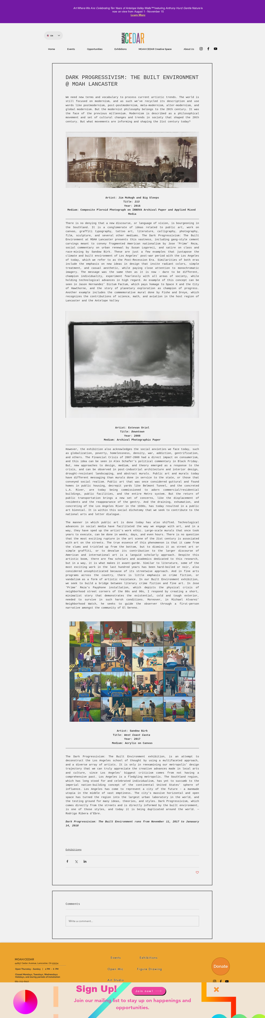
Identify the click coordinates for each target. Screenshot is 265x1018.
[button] (216, 989)
